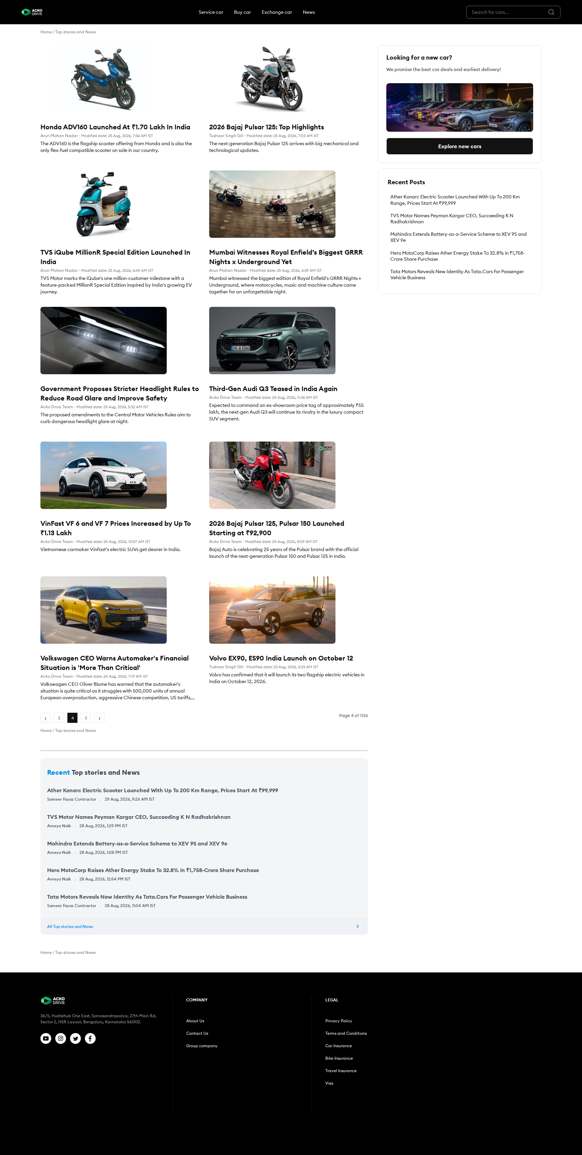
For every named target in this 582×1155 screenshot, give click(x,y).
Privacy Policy (338, 1020)
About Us (195, 1020)
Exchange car (277, 12)
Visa (329, 1083)
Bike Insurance (339, 1058)
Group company (202, 1045)
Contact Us (197, 1033)
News (309, 12)
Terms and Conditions (346, 1033)
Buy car (242, 12)
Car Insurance (338, 1045)
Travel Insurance (341, 1070)
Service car (211, 12)
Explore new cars (459, 146)
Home (46, 31)
